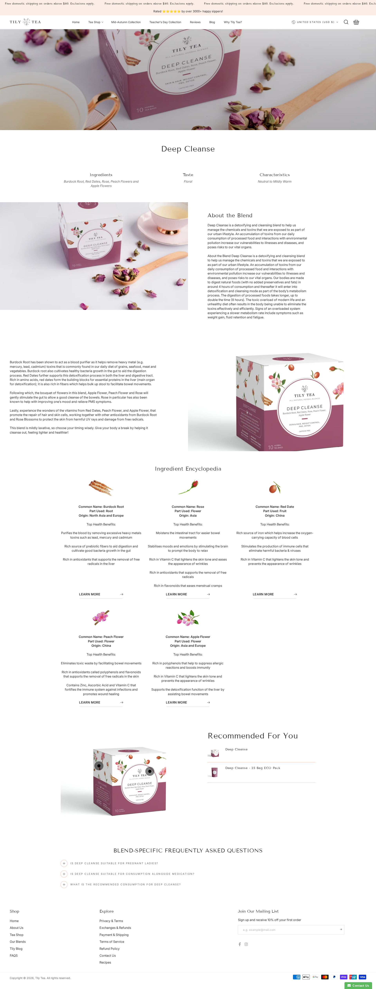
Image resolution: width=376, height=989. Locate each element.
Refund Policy (109, 949)
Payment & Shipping (114, 935)
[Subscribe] (342, 929)
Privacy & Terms (111, 921)
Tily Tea (40, 978)
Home (14, 921)
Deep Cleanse (236, 749)
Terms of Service (111, 942)
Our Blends (18, 942)
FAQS (14, 955)
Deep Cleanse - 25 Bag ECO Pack (252, 768)
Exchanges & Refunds (115, 928)
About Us (16, 928)
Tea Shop (17, 935)
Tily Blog (16, 949)
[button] (346, 22)
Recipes (105, 962)
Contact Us (107, 955)
